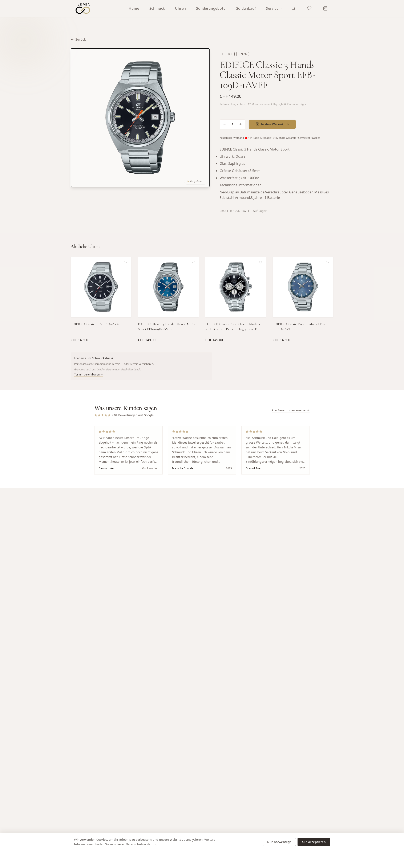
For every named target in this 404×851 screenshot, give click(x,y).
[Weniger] (224, 124)
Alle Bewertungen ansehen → (291, 410)
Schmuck (157, 8)
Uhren (180, 8)
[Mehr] (240, 124)
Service (272, 8)
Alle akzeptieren (314, 842)
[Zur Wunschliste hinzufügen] (126, 262)
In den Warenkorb (275, 124)
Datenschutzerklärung (141, 844)
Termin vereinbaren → (88, 374)
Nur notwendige (279, 842)
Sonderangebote (210, 8)
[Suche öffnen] (293, 8)
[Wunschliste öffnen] (309, 8)
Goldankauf (245, 8)
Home (134, 8)
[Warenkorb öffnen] (325, 8)
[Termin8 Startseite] (82, 8)
